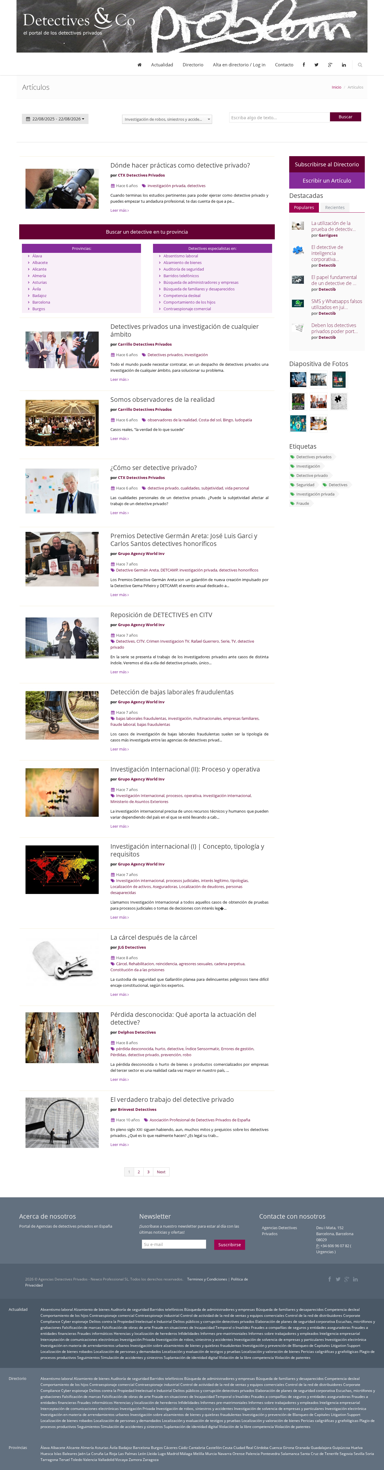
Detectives (125, 641)
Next (161, 1171)
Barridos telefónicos (181, 275)
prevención (171, 1054)
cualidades (190, 488)
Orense (238, 1453)
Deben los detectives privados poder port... (334, 328)
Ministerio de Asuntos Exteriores (139, 801)
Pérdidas (118, 1054)
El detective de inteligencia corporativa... (327, 253)
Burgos (38, 308)
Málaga (186, 1453)
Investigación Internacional (140, 795)
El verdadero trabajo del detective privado (172, 1099)
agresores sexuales (195, 963)
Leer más (119, 210)
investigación (196, 354)
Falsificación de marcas (81, 1327)
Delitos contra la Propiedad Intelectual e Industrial (130, 1321)
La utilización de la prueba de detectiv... (333, 226)
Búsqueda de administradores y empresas (201, 282)
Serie (225, 641)
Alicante (39, 269)
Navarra (225, 1453)
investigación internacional (227, 795)
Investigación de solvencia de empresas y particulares (279, 1339)
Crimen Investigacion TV (167, 641)
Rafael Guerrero (205, 641)
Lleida (152, 1453)
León (142, 1453)
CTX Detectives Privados (141, 175)
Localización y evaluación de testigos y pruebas (201, 1351)
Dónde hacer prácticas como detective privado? (180, 165)
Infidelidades (189, 1333)
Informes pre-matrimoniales (224, 1333)
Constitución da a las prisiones (137, 969)
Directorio (193, 65)
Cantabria (197, 1447)
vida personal (237, 488)
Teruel (64, 1459)
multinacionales (207, 718)
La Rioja (110, 1453)
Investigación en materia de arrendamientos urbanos (84, 1345)
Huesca (46, 1453)
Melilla (198, 1453)
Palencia (253, 1453)
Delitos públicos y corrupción (197, 1321)
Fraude (302, 503)
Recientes (335, 207)
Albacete (40, 262)
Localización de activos (130, 886)
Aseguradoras (165, 886)
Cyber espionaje (74, 1321)
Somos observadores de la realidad (162, 399)
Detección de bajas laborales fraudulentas (172, 692)
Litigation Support (345, 1345)
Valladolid (106, 1459)
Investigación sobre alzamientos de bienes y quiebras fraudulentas (186, 1345)
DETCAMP (169, 570)
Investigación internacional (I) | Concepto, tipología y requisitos (187, 850)
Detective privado (312, 475)
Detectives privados (165, 354)
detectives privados (238, 1321)
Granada (302, 1447)
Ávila (36, 289)
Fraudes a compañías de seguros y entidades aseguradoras (301, 1327)
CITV (140, 641)
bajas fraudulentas (153, 724)
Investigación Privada (137, 1339)
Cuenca (275, 1447)
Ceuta (227, 1447)
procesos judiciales (182, 880)
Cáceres (171, 1447)
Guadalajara (321, 1447)
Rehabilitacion (141, 963)
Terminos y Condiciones (207, 1279)
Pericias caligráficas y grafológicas (329, 1351)
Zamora (135, 1459)
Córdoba (261, 1447)
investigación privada (166, 185)
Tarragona (49, 1459)
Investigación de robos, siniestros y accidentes (194, 1339)
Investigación (308, 466)
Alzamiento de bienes (183, 262)
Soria (369, 1453)
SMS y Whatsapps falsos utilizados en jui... (336, 304)
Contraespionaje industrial (157, 1315)
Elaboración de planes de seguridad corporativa (295, 1321)
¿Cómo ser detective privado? (153, 467)
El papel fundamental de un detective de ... (334, 280)
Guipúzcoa (341, 1447)
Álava (37, 256)
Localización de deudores (201, 886)
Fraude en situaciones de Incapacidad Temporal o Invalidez (201, 1327)
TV (233, 641)
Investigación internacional (140, 880)
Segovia (346, 1453)
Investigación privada (315, 494)
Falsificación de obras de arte (126, 1327)
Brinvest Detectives (137, 1109)
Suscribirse (229, 1244)
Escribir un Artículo (327, 180)
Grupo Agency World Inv (141, 553)
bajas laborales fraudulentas (141, 718)
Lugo (162, 1453)
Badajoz (39, 295)
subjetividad (212, 488)
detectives (196, 185)
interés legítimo (215, 880)
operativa (192, 795)
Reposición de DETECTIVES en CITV (161, 615)
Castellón (214, 1447)
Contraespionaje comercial (187, 308)
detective (175, 1048)
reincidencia (166, 963)
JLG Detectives (132, 947)
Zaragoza (151, 1459)
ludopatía (243, 420)
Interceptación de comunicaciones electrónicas (79, 1339)
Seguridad (305, 484)
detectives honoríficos (238, 570)
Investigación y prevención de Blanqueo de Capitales (286, 1345)
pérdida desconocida (134, 1048)
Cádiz (183, 1447)
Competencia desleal (182, 295)
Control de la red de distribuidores (313, 1315)
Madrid (173, 1453)
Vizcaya (121, 1459)
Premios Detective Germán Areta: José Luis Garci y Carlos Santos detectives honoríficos (183, 540)
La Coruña (95, 1453)
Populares (304, 207)
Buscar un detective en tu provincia (147, 231)
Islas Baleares (65, 1453)
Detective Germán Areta (137, 570)
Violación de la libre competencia (246, 1357)
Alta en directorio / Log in (239, 65)
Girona (288, 1447)
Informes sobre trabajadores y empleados (283, 1333)
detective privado (163, 488)
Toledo (76, 1459)
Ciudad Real (243, 1447)
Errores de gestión (237, 1048)
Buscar (345, 117)
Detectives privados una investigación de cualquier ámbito (184, 330)
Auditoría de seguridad (184, 269)
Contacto (284, 65)
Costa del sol (210, 420)
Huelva (357, 1447)
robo (187, 1054)
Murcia (211, 1453)
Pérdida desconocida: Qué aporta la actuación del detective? (183, 1018)
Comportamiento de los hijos (189, 302)
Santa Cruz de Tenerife (319, 1453)
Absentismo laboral (181, 256)
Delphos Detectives (137, 1032)
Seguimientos (88, 1357)
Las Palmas (127, 1453)
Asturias (39, 282)
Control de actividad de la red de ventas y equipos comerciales (232, 1315)
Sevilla (359, 1453)
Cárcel (121, 963)
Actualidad (162, 65)
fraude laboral (122, 724)
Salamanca (290, 1453)
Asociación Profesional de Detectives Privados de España (200, 1120)
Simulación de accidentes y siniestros (132, 1357)
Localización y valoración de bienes (271, 1351)
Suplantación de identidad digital (191, 1357)
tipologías (239, 880)
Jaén (82, 1453)
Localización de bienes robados (66, 1351)
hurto (160, 1048)
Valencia (90, 1459)
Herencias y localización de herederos (145, 1333)
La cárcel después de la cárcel (153, 937)
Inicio (336, 87)
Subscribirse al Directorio (327, 164)
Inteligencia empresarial (340, 1333)
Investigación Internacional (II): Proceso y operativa (185, 769)
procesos (174, 795)
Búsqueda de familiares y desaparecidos (199, 289)
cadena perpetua (229, 963)
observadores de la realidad (172, 420)
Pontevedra (270, 1453)
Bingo (228, 420)
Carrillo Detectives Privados (145, 344)
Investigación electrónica (345, 1339)
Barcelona (41, 302)
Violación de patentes (292, 1357)
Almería (39, 275)
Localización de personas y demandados (127, 1351)
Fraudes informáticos (95, 1333)
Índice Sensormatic (202, 1048)
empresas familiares (241, 718)
